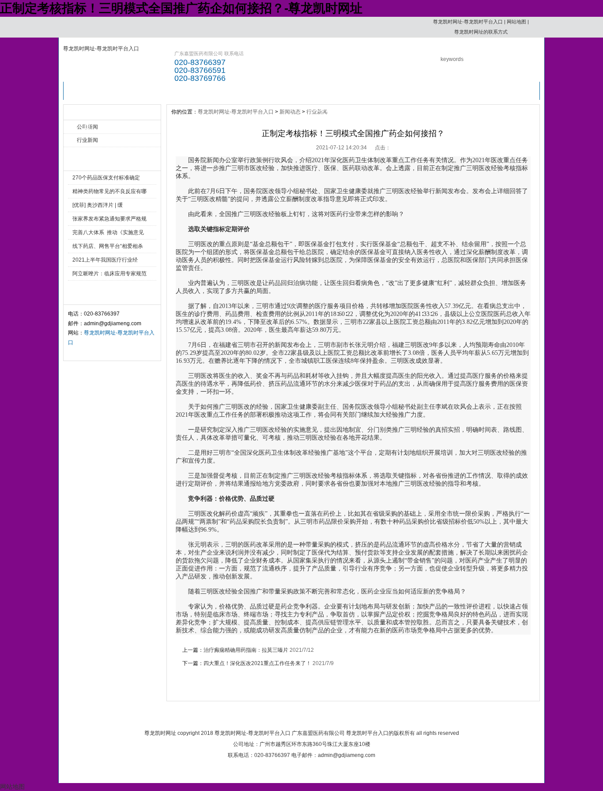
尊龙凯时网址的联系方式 (481, 31)
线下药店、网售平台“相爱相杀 (107, 246)
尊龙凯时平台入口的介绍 (135, 93)
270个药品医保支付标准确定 (106, 178)
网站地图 (516, 21)
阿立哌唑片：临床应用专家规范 (109, 273)
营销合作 (278, 90)
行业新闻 (87, 140)
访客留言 (421, 90)
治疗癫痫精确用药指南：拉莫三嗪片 (246, 650)
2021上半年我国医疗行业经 (105, 260)
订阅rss (424, 717)
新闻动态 (290, 112)
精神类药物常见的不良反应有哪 (109, 191)
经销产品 (230, 90)
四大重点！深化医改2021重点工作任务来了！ (257, 663)
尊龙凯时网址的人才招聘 (325, 93)
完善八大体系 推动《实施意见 (108, 232)
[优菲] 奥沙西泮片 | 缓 (97, 205)
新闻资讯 (182, 90)
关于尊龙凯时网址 (276, 717)
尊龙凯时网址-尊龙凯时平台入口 (468, 21)
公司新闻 (87, 127)
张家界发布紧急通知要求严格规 (109, 219)
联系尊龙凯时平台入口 (373, 93)
